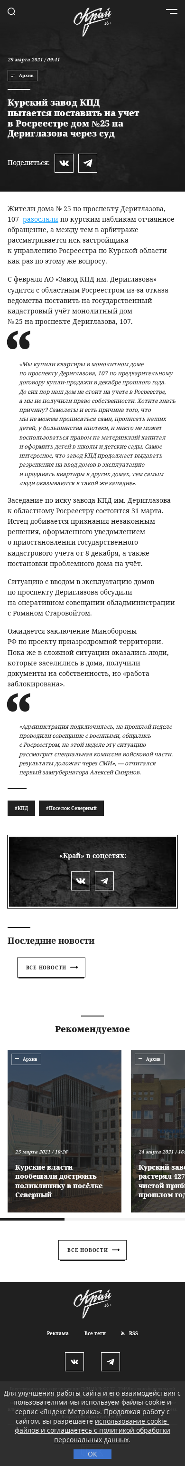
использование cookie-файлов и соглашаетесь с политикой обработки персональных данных (92, 1430)
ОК (92, 1453)
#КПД (21, 808)
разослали (40, 219)
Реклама (58, 1333)
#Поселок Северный (71, 808)
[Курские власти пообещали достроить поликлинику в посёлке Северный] (64, 1131)
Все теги (95, 1333)
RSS (133, 1333)
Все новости (46, 967)
